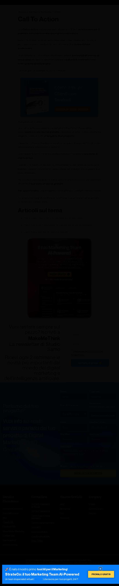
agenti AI (38, 579)
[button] (100, 569)
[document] (59, 293)
